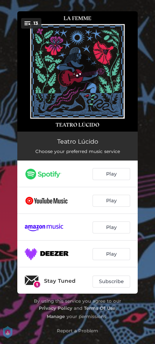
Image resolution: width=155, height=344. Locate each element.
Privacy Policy (55, 308)
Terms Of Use (99, 308)
